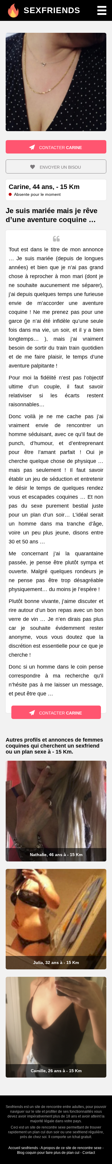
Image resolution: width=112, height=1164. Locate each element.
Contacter (60, 147)
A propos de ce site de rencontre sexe (71, 1148)
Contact (88, 1153)
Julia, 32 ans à (56, 962)
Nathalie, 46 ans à (56, 854)
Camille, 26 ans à (56, 1070)
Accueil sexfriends (23, 1148)
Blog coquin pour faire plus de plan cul (48, 1153)
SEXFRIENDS (52, 10)
